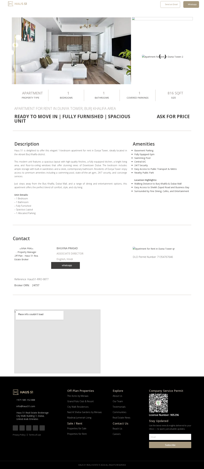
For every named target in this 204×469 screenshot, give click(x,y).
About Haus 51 (98, 4)
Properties (78, 4)
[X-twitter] (28, 428)
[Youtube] (35, 428)
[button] (135, 57)
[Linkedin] (42, 428)
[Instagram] (22, 428)
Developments (58, 4)
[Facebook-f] (15, 428)
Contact (139, 4)
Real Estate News (122, 4)
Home (43, 4)
